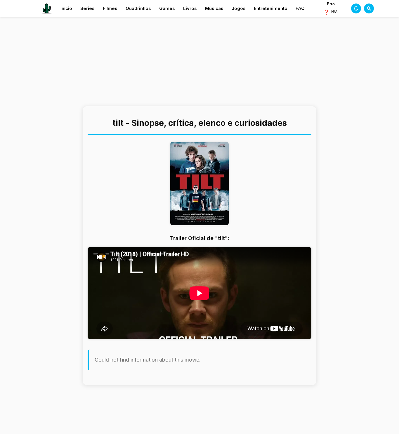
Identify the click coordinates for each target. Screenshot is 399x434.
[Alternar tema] (356, 8)
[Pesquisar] (369, 8)
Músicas (214, 8)
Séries (87, 8)
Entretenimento (270, 8)
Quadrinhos (138, 8)
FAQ (300, 8)
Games (167, 8)
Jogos (239, 8)
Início (66, 8)
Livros (190, 8)
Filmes (110, 8)
